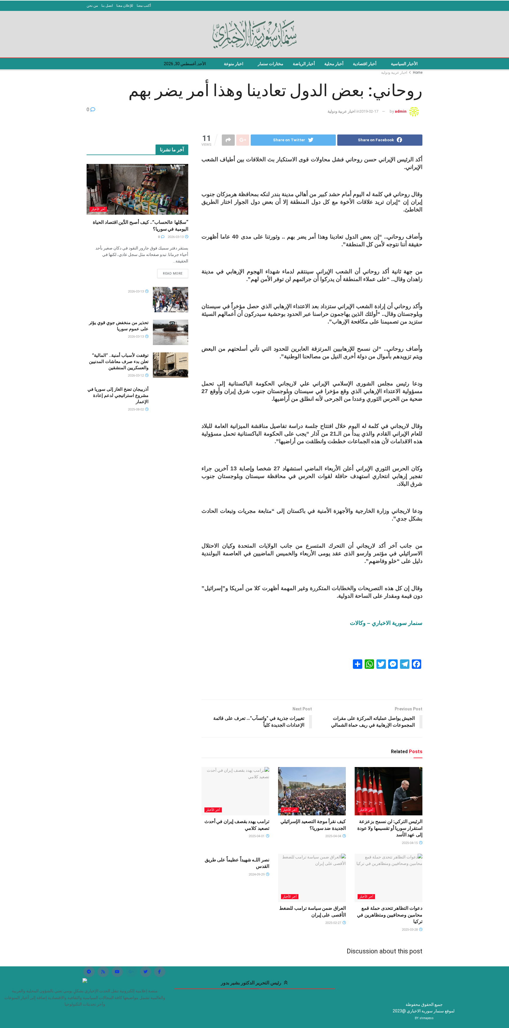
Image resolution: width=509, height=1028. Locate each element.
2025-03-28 (410, 930)
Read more (173, 273)
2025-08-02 (136, 409)
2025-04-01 (257, 836)
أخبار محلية (333, 63)
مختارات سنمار (270, 63)
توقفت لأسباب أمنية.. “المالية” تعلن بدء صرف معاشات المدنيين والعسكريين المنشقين (118, 361)
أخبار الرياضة (304, 63)
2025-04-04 (333, 836)
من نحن (92, 6)
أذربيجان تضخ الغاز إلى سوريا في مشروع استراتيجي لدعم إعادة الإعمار (117, 395)
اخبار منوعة (233, 63)
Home (417, 72)
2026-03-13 (176, 237)
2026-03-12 (136, 375)
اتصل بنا (107, 6)
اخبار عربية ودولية (394, 72)
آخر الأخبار (366, 810)
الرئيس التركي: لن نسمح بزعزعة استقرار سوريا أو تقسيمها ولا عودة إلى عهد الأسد (389, 828)
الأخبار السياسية (404, 63)
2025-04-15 (410, 843)
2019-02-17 (368, 111)
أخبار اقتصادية (364, 63)
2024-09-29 (257, 874)
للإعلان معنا (124, 6)
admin (400, 111)
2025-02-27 (333, 923)
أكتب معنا (144, 6)
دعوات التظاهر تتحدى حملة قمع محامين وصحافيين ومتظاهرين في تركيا (389, 914)
